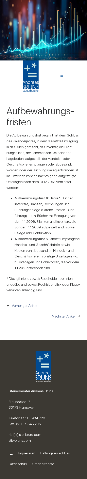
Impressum (26, 453)
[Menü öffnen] (61, 76)
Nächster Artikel (63, 316)
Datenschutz (18, 464)
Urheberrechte (43, 464)
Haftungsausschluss (55, 453)
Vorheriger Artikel (24, 305)
